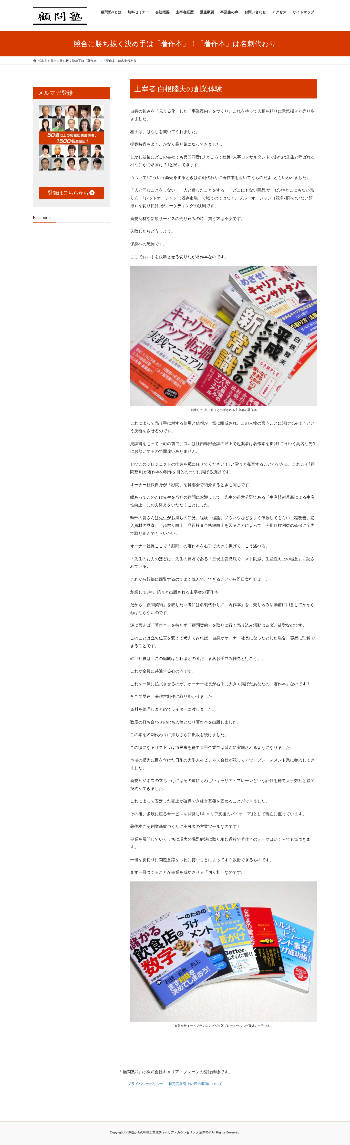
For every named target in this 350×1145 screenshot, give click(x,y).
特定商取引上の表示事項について (195, 1084)
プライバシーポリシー (145, 1084)
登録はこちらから (68, 193)
